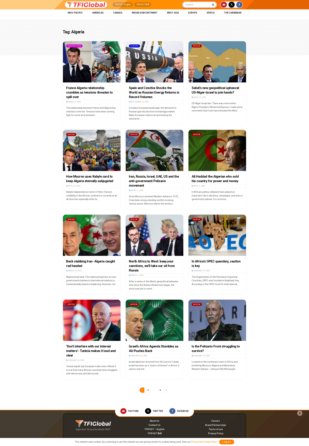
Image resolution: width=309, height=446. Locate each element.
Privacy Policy (215, 433)
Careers (215, 421)
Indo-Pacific (75, 12)
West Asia (173, 12)
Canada (117, 12)
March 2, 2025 (74, 102)
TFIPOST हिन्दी (142, 4)
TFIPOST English (122, 4)
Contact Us (154, 425)
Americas (98, 12)
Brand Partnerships (215, 425)
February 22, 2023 (76, 360)
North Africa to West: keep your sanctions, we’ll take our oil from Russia (152, 265)
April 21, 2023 (199, 97)
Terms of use (216, 429)
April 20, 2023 (74, 186)
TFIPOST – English (154, 429)
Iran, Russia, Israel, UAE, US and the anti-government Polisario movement (154, 181)
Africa (211, 12)
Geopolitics (74, 46)
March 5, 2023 (136, 275)
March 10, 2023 (75, 271)
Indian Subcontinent (145, 12)
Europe (192, 12)
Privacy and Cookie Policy (204, 442)
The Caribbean (232, 12)
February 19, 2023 (201, 356)
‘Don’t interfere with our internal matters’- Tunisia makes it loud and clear (91, 350)
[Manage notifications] (299, 413)
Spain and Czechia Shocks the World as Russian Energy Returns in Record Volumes (154, 92)
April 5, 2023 (199, 186)
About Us (154, 421)
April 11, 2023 (136, 190)
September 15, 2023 (139, 102)
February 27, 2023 (201, 271)
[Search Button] (213, 4)
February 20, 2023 (138, 356)
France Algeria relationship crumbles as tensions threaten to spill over (89, 92)
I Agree (226, 442)
